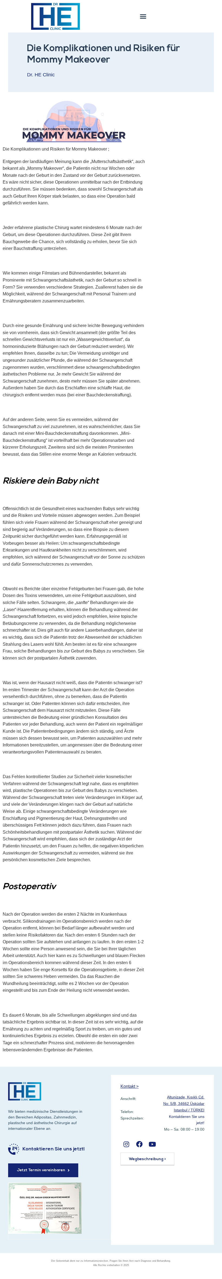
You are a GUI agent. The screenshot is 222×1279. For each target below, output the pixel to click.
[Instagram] (126, 1144)
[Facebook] (139, 1144)
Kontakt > (129, 1086)
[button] (143, 16)
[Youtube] (152, 1144)
